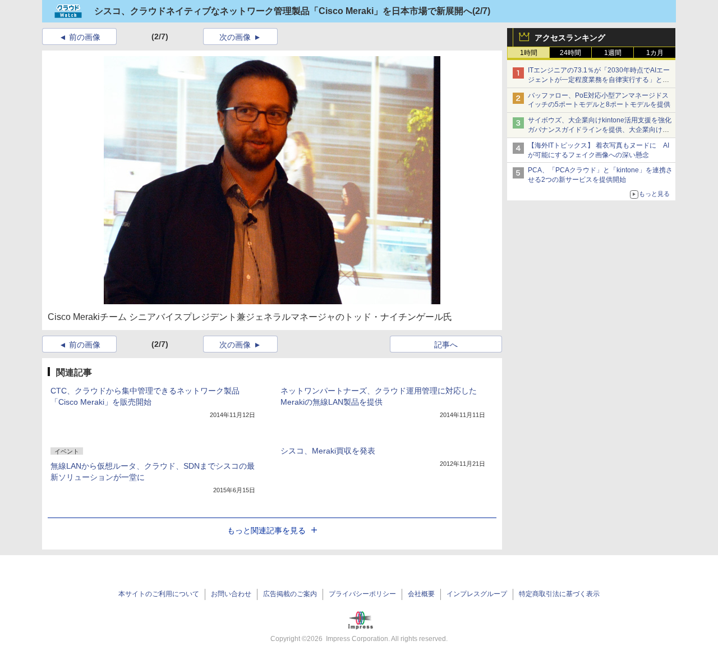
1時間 (528, 53)
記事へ (446, 344)
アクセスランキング (570, 37)
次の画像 (235, 37)
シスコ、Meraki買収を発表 (327, 450)
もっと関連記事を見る (266, 530)
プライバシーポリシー (362, 594)
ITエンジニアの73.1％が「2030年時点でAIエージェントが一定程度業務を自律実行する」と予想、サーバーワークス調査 (599, 79)
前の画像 (84, 37)
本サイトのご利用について (158, 594)
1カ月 (655, 53)
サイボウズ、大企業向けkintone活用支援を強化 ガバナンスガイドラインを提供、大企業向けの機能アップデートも (603, 129)
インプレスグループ (477, 594)
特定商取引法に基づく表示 (559, 594)
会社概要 (421, 594)
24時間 (570, 53)
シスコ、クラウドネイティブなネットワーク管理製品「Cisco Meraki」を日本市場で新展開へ (283, 11)
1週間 (613, 53)
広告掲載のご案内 (290, 594)
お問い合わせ (231, 594)
